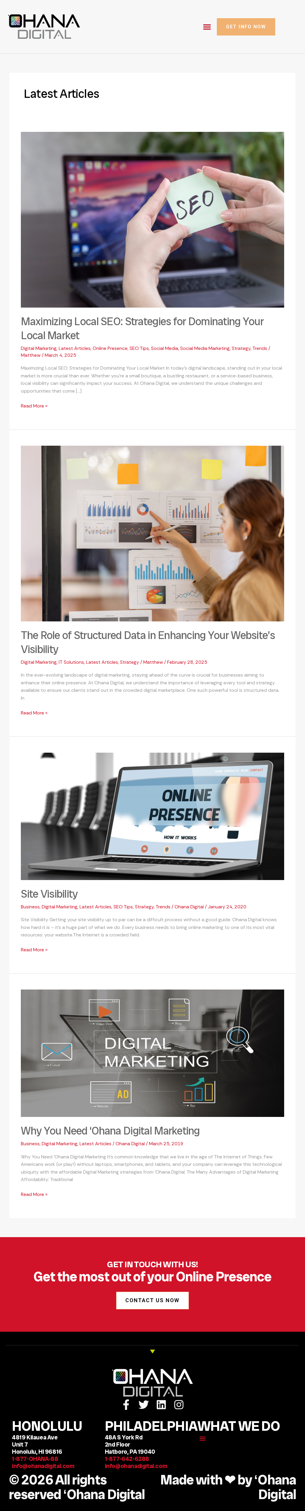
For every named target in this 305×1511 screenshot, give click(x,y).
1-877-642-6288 (129, 1459)
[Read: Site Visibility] (152, 816)
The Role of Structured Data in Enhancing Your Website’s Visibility (148, 642)
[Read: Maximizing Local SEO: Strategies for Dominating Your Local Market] (152, 219)
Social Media (164, 348)
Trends (259, 348)
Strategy (241, 348)
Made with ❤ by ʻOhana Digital (228, 1487)
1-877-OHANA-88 (35, 1459)
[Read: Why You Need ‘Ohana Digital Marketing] (152, 1053)
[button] (207, 27)
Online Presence (110, 348)
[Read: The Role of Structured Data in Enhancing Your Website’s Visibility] (152, 533)
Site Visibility (49, 894)
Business (30, 907)
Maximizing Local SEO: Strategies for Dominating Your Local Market (142, 328)
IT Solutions (71, 662)
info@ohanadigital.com (43, 1466)
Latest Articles (75, 348)
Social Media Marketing (205, 348)
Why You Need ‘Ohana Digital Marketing (110, 1131)
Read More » (34, 405)
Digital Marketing (39, 348)
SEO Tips (139, 348)
